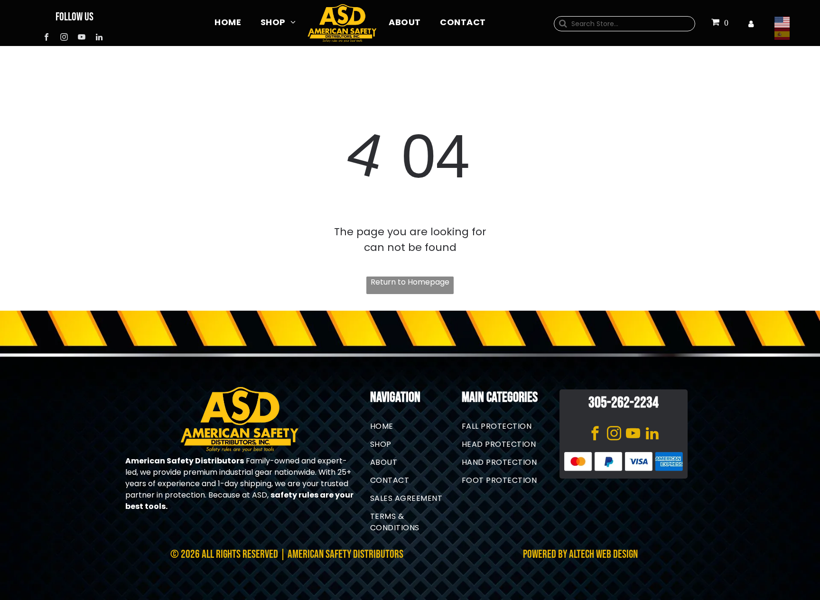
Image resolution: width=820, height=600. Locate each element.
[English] (783, 22)
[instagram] (64, 38)
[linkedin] (99, 38)
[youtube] (81, 38)
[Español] (783, 34)
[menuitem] (228, 22)
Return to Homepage (410, 282)
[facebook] (46, 38)
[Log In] (751, 24)
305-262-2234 (623, 403)
